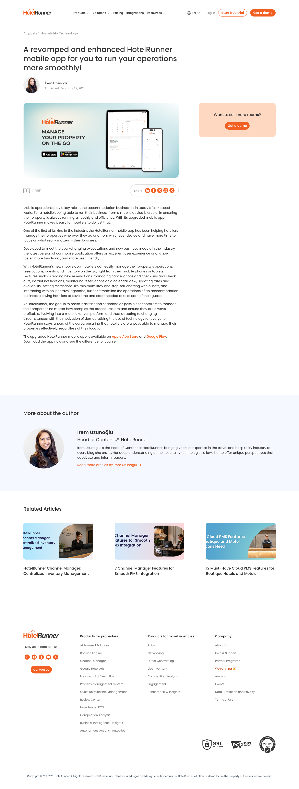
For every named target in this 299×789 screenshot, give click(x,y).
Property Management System (101, 684)
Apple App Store (125, 336)
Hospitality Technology (59, 33)
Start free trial (232, 12)
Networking (156, 653)
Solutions (99, 13)
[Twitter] (55, 657)
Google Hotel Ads (92, 669)
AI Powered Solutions (94, 645)
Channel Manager (93, 661)
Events (219, 684)
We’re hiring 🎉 (225, 669)
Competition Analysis (95, 715)
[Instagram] (34, 657)
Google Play (156, 336)
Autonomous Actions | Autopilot (102, 730)
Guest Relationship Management (103, 692)
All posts (30, 33)
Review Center (90, 700)
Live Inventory (157, 669)
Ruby (151, 645)
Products (79, 13)
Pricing (118, 13)
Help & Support (225, 653)
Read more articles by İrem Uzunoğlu (107, 465)
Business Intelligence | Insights (101, 723)
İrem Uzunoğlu (56, 83)
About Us (221, 645)
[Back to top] (291, 770)
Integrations (135, 13)
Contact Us (41, 670)
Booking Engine (91, 653)
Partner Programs (227, 661)
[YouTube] (48, 657)
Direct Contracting (161, 661)
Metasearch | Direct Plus (97, 676)
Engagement (157, 684)
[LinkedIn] (27, 657)
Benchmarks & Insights (164, 692)
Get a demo (263, 12)
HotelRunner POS (92, 707)
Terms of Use (224, 700)
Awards (220, 676)
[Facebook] (41, 657)
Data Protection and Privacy (235, 692)
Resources (154, 13)
